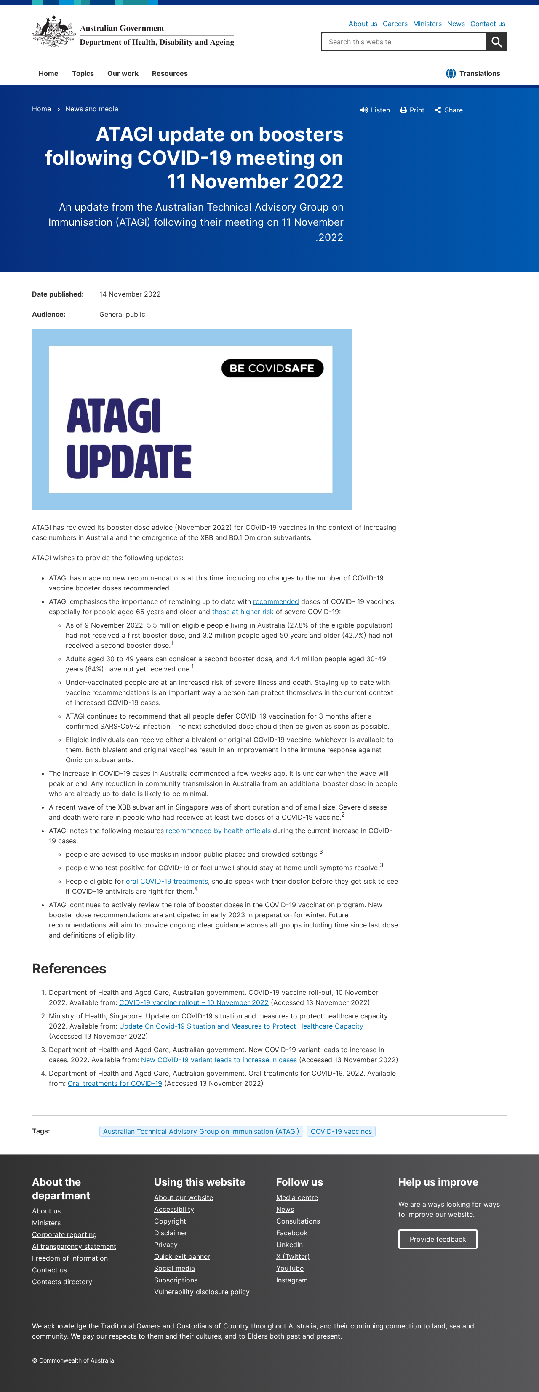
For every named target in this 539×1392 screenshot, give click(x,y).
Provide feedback (438, 1239)
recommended (276, 601)
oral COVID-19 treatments (167, 881)
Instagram (292, 1280)
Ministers (427, 23)
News (456, 23)
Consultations (298, 1221)
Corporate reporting (64, 1234)
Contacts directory (62, 1281)
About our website (183, 1197)
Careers (395, 23)
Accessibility (174, 1209)
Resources (170, 73)
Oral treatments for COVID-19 (115, 1083)
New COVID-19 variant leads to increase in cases (219, 1059)
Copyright (170, 1221)
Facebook (292, 1233)
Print (417, 110)
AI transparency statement (74, 1246)
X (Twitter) (293, 1256)
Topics (83, 73)
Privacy (166, 1244)
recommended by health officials (218, 830)
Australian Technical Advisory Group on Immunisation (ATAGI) (201, 1131)
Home (49, 73)
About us (363, 23)
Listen (380, 110)
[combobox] (404, 41)
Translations (479, 73)
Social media (174, 1268)
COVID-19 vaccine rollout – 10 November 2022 (194, 1002)
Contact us (487, 23)
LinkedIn (289, 1244)
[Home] (133, 31)
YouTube (290, 1268)
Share (454, 110)
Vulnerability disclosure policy (202, 1292)
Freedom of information (70, 1258)
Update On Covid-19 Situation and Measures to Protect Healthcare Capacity (241, 1026)
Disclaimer (170, 1233)
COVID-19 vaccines (341, 1131)
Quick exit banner (182, 1256)
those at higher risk (243, 611)
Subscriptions (175, 1280)
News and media (91, 108)
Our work (123, 73)
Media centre (297, 1197)
